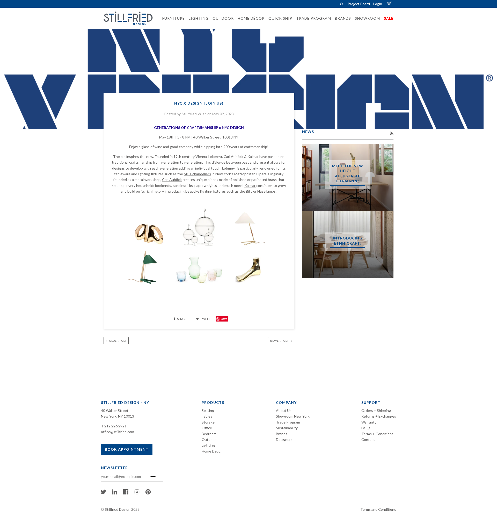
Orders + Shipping (376, 410)
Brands (281, 434)
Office (207, 428)
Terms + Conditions (377, 434)
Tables (207, 416)
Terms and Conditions (378, 509)
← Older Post (116, 340)
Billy (249, 191)
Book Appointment (127, 449)
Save (224, 319)
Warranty (368, 422)
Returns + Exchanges (378, 416)
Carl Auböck (172, 179)
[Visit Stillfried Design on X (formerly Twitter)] (103, 493)
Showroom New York (293, 416)
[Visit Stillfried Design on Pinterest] (148, 493)
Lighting (208, 445)
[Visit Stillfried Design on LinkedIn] (114, 493)
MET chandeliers (197, 174)
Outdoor (209, 439)
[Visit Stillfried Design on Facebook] (125, 493)
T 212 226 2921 (114, 426)
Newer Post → (281, 340)
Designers (284, 439)
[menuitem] (172, 18)
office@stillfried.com (117, 431)
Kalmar (250, 185)
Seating (208, 410)
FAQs (365, 428)
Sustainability (287, 428)
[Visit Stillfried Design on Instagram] (137, 493)
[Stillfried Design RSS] (391, 133)
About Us (283, 410)
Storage (208, 422)
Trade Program (288, 422)
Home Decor (212, 451)
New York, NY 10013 (117, 416)
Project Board (359, 4)
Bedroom (209, 434)
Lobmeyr (229, 168)
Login (377, 4)
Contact (368, 439)
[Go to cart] (390, 4)
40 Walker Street (114, 410)
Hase (261, 191)
